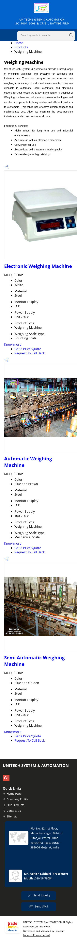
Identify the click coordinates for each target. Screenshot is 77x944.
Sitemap (12, 816)
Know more (12, 344)
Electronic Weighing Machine (38, 266)
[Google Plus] (6, 780)
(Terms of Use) (43, 926)
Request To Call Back (29, 353)
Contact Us (14, 811)
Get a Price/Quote (27, 349)
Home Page (14, 793)
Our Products (15, 805)
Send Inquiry (41, 895)
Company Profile (17, 799)
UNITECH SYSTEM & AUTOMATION (42, 21)
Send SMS (41, 906)
